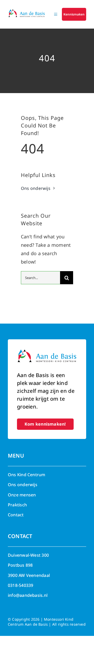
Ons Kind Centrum (26, 475)
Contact (16, 515)
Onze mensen (22, 495)
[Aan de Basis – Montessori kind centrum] (26, 11)
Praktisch (17, 505)
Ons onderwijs (22, 484)
